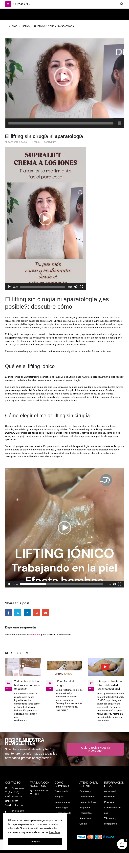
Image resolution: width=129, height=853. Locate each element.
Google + (36, 612)
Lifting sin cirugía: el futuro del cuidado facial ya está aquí (109, 685)
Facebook (8, 612)
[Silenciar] (76, 286)
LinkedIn (27, 612)
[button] (8, 4)
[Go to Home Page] (6, 26)
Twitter (17, 612)
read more (20, 720)
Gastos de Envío (88, 802)
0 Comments (50, 142)
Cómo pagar (61, 807)
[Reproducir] (9, 286)
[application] (45, 218)
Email (45, 612)
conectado (34, 634)
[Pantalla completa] (81, 286)
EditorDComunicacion (16, 142)
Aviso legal (110, 791)
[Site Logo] (22, 4)
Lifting (36, 142)
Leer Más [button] (54, 832)
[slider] (42, 287)
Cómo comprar (63, 802)
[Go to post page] (23, 667)
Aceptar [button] (35, 841)
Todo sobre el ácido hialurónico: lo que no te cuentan (27, 685)
